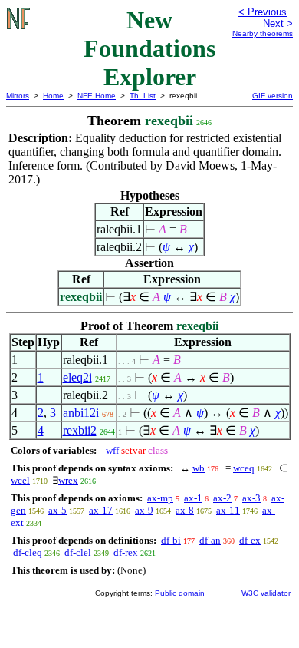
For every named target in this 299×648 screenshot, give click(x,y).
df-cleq (27, 552)
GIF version (272, 95)
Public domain (180, 593)
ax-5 (57, 510)
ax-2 (222, 498)
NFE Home (96, 95)
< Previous (262, 12)
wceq (244, 468)
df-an (210, 540)
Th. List (143, 95)
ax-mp (160, 498)
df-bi (171, 540)
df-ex (250, 540)
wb (198, 468)
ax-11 (228, 510)
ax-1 (193, 498)
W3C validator (266, 593)
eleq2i (77, 377)
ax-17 (101, 510)
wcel (20, 480)
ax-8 (185, 510)
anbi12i (81, 412)
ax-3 (251, 498)
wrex (68, 480)
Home (53, 95)
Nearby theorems (262, 33)
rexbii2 (80, 430)
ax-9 (144, 510)
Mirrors (17, 95)
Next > (278, 23)
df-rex (125, 552)
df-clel (77, 552)
